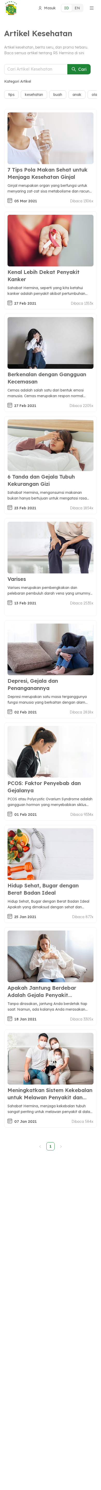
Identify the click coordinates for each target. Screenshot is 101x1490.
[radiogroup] (72, 8)
